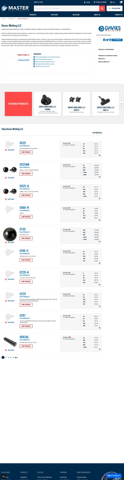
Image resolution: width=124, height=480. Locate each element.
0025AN (24, 165)
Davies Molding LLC (25, 146)
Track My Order (101, 2)
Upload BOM (116, 8)
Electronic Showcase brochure (45, 62)
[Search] (102, 8)
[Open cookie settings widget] (3, 476)
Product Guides (22, 55)
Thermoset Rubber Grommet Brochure (47, 57)
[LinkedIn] (110, 40)
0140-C (24, 251)
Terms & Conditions (44, 477)
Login (88, 2)
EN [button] (113, 2)
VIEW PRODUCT (26, 152)
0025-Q (24, 186)
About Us (97, 15)
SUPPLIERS (54, 15)
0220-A (24, 272)
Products (33, 15)
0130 (22, 229)
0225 (23, 294)
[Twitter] (107, 40)
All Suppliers (11, 19)
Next (16, 357)
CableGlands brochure (42, 66)
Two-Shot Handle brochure (44, 59)
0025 (23, 143)
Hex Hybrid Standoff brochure (44, 64)
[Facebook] (104, 40)
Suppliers (23, 477)
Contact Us (119, 15)
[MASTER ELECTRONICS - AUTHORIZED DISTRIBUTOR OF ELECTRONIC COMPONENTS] (15, 8)
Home (3, 19)
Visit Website (117, 40)
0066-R (24, 208)
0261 (22, 315)
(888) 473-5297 (38, 2)
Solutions (76, 15)
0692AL (24, 337)
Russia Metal (81, 477)
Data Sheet (10, 150)
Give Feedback (115, 475)
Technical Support (23, 60)
